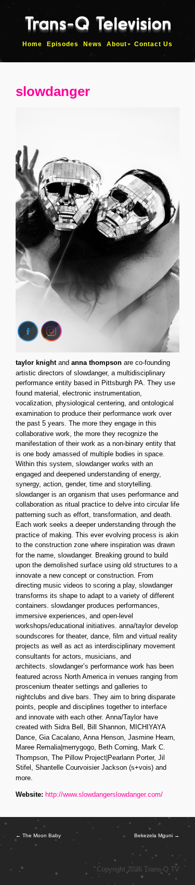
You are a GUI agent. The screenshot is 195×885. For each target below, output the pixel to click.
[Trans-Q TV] (98, 28)
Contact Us (153, 44)
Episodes (63, 44)
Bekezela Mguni (156, 835)
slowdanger (53, 91)
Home (32, 44)
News (92, 44)
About (117, 44)
